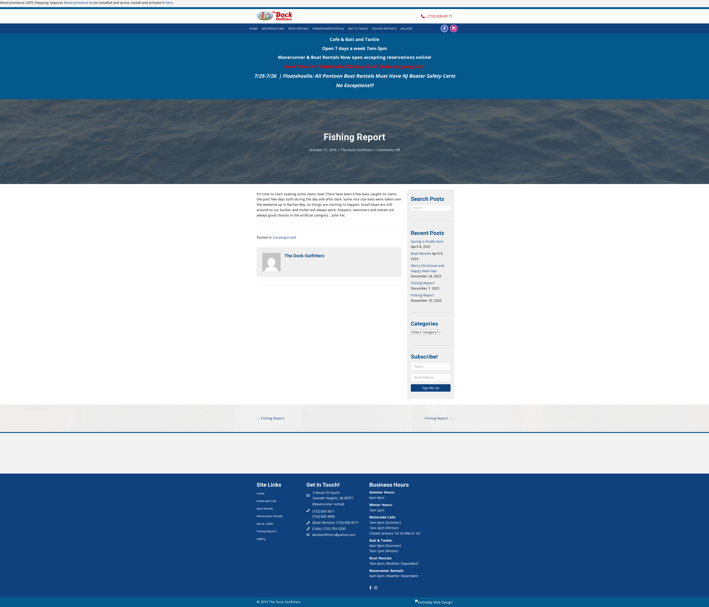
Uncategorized (284, 237)
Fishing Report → (438, 418)
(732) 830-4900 (323, 516)
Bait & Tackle (358, 28)
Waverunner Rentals (328, 28)
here (169, 2)
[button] (444, 28)
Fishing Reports (384, 28)
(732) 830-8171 (440, 16)
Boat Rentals (298, 28)
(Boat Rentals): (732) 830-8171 (335, 522)
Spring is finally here (427, 241)
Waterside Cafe (273, 28)
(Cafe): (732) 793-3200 (328, 528)
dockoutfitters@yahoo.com (333, 534)
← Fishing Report (270, 418)
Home (253, 28)
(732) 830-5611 (323, 511)
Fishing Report (422, 283)
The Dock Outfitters (357, 150)
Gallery (406, 28)
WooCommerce (76, 2)
